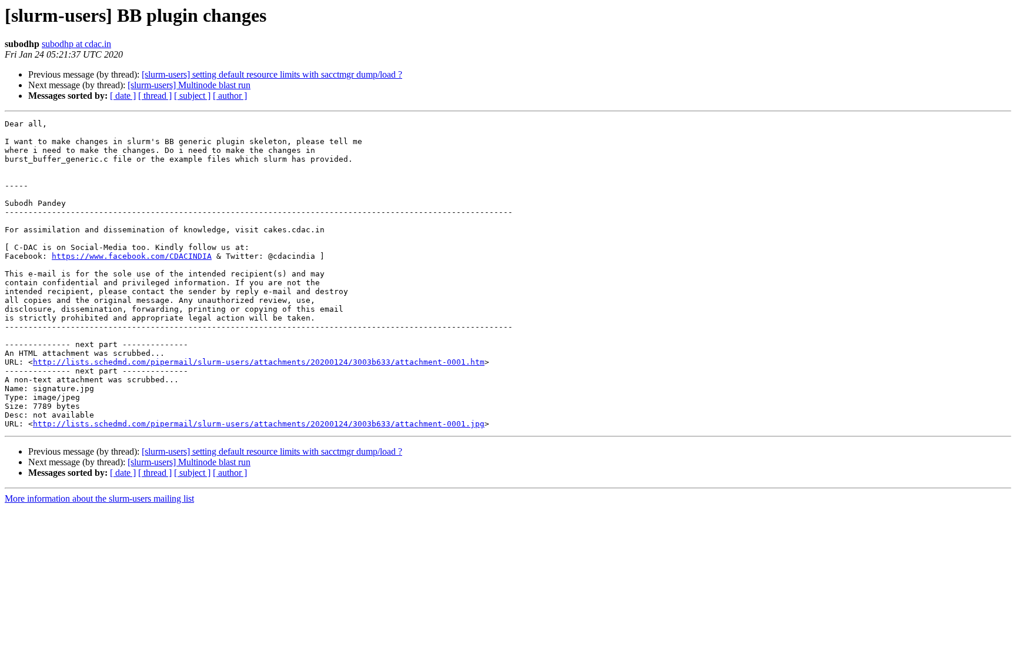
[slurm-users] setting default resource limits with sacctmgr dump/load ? (272, 74)
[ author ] (230, 96)
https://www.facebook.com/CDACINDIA (132, 256)
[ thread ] (155, 96)
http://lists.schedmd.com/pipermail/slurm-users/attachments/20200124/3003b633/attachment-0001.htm (258, 362)
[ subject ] (192, 96)
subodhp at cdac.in (76, 44)
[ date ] (123, 96)
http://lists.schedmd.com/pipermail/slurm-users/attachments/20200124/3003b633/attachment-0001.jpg (258, 423)
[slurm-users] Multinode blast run (189, 85)
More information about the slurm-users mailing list (99, 498)
